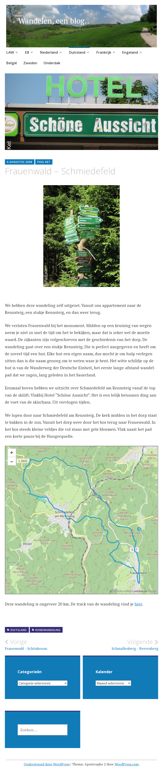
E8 (27, 52)
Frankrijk (103, 52)
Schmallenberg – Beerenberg (135, 644)
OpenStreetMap (122, 591)
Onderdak (52, 62)
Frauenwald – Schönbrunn (26, 644)
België (11, 62)
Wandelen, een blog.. (53, 21)
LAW (10, 52)
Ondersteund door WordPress (47, 764)
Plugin (152, 591)
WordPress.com (127, 764)
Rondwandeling (47, 630)
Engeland (130, 52)
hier (138, 604)
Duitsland (77, 52)
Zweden (30, 62)
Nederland (49, 52)
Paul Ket (43, 162)
